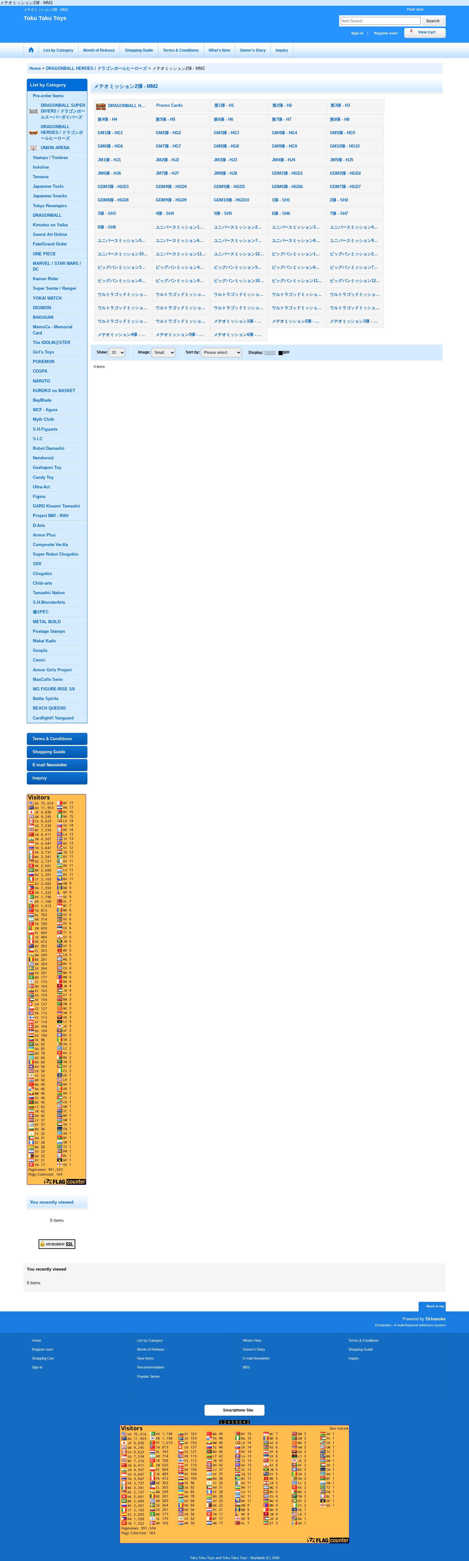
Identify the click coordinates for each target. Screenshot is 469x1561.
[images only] (271, 352)
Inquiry (40, 778)
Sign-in (357, 33)
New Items (145, 1358)
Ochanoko (436, 1319)
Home (36, 1340)
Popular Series (148, 1376)
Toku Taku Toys (45, 18)
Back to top (435, 1306)
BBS (246, 1367)
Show (102, 352)
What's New (252, 1340)
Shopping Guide (49, 751)
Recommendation (150, 1367)
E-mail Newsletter (50, 764)
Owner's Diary (254, 1349)
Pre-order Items (48, 95)
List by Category (150, 1340)
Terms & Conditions (52, 738)
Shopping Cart (43, 1358)
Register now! (386, 33)
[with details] (286, 352)
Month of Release (150, 1349)
